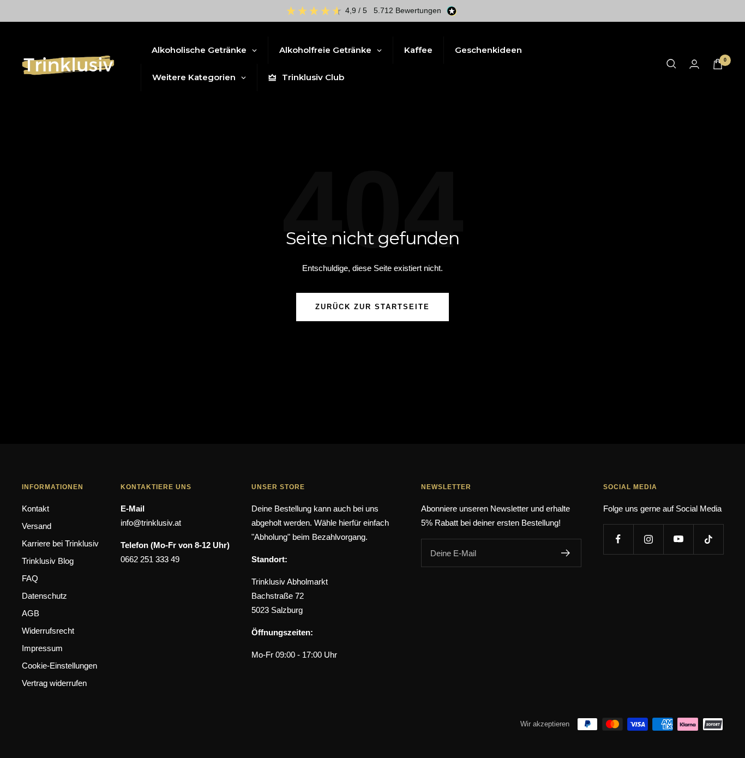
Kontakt (35, 508)
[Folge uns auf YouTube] (678, 539)
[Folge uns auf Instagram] (648, 539)
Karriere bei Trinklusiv (60, 543)
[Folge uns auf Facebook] (618, 539)
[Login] (694, 64)
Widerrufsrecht (48, 630)
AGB (30, 613)
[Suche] (671, 64)
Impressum (42, 648)
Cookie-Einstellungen (59, 665)
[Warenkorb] (717, 64)
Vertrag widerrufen (54, 683)
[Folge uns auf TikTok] (708, 539)
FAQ (30, 578)
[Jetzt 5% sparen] (565, 553)
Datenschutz (44, 595)
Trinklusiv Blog (48, 561)
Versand (36, 526)
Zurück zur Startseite (372, 307)
